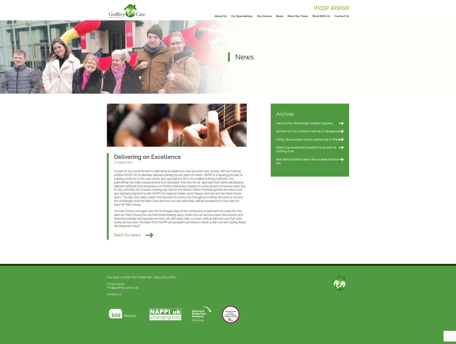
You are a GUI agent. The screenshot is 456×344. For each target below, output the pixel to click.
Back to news (128, 235)
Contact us (114, 294)
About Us (221, 16)
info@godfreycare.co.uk (122, 287)
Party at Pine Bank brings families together (304, 123)
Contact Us (341, 16)
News (279, 16)
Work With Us (321, 16)
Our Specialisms (242, 16)
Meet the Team (298, 16)
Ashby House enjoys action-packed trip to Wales (308, 139)
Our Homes (264, 16)
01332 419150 (331, 7)
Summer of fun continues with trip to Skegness (307, 131)
